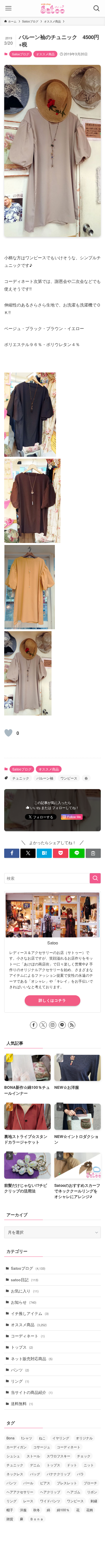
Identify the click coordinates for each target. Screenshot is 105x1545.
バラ (80, 1473)
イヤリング (60, 1437)
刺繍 (93, 1500)
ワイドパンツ (50, 1500)
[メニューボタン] (8, 8)
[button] (11, 853)
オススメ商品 (45, 54)
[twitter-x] (43, 1025)
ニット (89, 1464)
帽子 (9, 1509)
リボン (92, 1491)
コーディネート (28, 1336)
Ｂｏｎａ (36, 1518)
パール (28, 1482)
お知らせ (23, 1302)
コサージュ (41, 1446)
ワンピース (68, 778)
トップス (22, 1347)
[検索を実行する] (95, 878)
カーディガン (16, 1446)
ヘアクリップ (50, 1491)
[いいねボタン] (8, 733)
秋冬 (36, 1509)
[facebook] (33, 1025)
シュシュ (13, 1455)
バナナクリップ (58, 1473)
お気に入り (25, 1291)
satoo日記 (24, 1279)
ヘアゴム (73, 1491)
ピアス (45, 1482)
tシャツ (26, 1437)
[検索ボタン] (96, 8)
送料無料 (22, 1403)
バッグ (35, 1473)
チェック (83, 1455)
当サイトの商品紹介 (32, 1392)
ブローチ (90, 1482)
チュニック (20, 778)
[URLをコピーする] (93, 853)
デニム (35, 1464)
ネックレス (14, 1473)
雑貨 (9, 1518)
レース (28, 1500)
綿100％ (63, 1509)
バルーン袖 (44, 778)
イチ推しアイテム (30, 1313)
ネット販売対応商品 (32, 1358)
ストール (33, 1455)
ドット (72, 1464)
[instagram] (52, 1025)
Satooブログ (20, 54)
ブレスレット (67, 1482)
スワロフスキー (58, 1455)
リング (20, 1381)
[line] (62, 1025)
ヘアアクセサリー (19, 1491)
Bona (10, 1437)
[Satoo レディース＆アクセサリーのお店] (52, 8)
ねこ (42, 1437)
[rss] (71, 1025)
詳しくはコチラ (52, 1000)
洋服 (23, 1509)
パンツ (20, 1370)
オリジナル (84, 1437)
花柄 (89, 1509)
